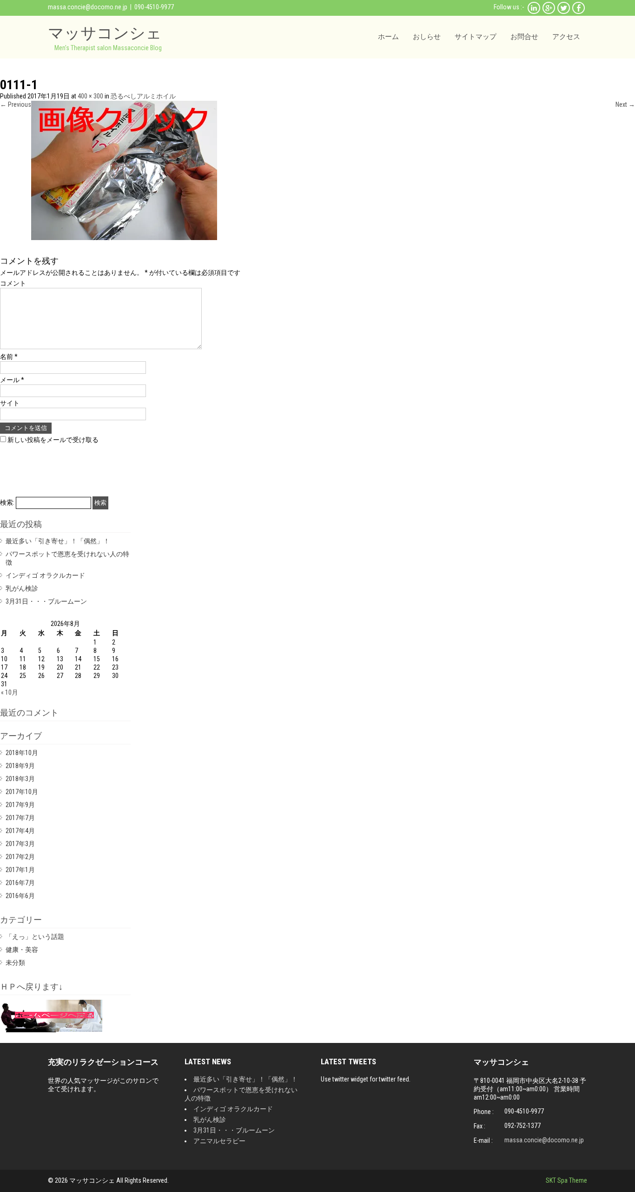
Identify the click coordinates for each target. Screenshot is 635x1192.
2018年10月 (22, 752)
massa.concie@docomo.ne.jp (87, 7)
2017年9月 (20, 804)
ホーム (388, 37)
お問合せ (524, 37)
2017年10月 (22, 791)
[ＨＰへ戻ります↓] (51, 1030)
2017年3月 (20, 843)
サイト (10, 403)
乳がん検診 (22, 588)
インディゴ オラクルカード (45, 575)
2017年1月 (20, 869)
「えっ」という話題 (35, 936)
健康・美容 (22, 949)
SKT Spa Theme (566, 1180)
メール (12, 380)
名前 (9, 356)
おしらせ (427, 37)
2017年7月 (20, 817)
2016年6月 (20, 895)
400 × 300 (90, 96)
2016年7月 (20, 882)
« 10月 (9, 692)
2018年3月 (20, 778)
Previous (15, 104)
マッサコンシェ (105, 33)
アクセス (566, 37)
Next (625, 104)
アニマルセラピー (219, 1141)
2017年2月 (20, 856)
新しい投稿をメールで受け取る (53, 439)
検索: (7, 502)
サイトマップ (475, 37)
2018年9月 (20, 765)
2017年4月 (20, 830)
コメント (13, 283)
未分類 (15, 962)
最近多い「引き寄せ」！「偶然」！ (58, 541)
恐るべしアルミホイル (143, 96)
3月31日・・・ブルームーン (46, 601)
